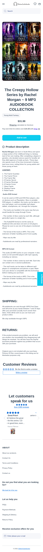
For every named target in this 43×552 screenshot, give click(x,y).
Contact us (6, 473)
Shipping (13, 125)
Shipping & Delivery (9, 515)
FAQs (4, 505)
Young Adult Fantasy (11, 115)
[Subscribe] (38, 536)
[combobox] (21, 11)
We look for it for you (9, 490)
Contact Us (6, 458)
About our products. (9, 453)
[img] (21, 405)
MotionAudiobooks (24, 548)
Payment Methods (8, 510)
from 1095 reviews (21, 407)
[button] (39, 4)
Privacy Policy (7, 468)
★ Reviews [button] (42, 279)
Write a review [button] (21, 373)
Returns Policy (7, 520)
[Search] (4, 11)
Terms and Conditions (10, 463)
